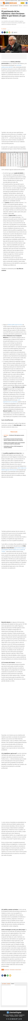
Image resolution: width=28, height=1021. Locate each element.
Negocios (20, 5)
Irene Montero (6, 969)
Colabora (22, 3)
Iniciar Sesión (26, 3)
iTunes (21, 1019)
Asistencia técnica (14, 1016)
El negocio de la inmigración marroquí (11, 0)
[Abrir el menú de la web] (1, 3)
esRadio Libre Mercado (14, 5)
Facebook (7, 1019)
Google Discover (15, 1019)
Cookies (7, 1016)
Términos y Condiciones (19, 1015)
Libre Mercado (4, 8)
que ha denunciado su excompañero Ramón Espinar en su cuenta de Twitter (13, 549)
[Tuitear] (5, 32)
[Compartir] (2, 32)
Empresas (2, 5)
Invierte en (7, 5)
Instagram (11, 1019)
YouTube (13, 1019)
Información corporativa (8, 1015)
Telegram (19, 1019)
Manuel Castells (18, 969)
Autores (20, 1016)
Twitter (9, 1019)
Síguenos (15, 32)
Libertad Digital (14, 1012)
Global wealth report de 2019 (15, 324)
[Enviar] (7, 32)
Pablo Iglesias (12, 969)
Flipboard (17, 1019)
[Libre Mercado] (10, 3)
